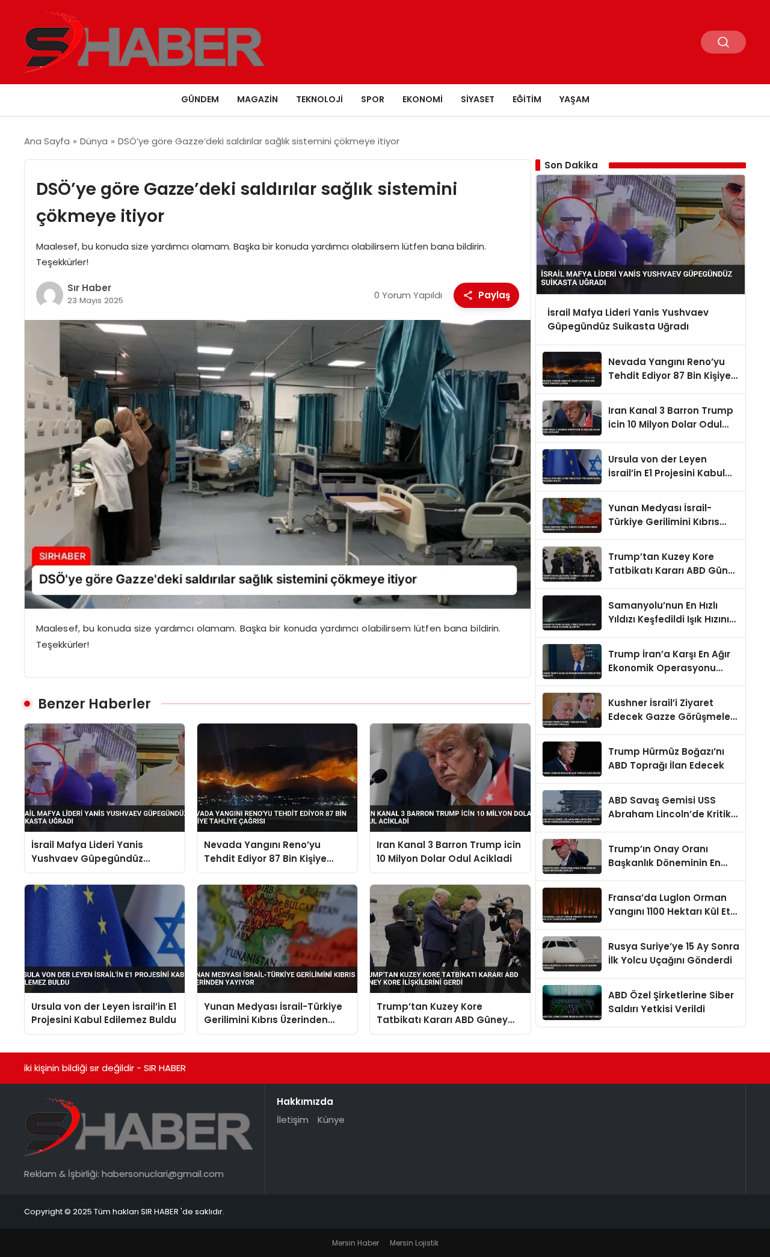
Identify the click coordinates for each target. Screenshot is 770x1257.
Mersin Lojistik (414, 1243)
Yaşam (574, 99)
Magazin (257, 99)
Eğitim (527, 99)
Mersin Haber (355, 1243)
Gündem (200, 99)
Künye (331, 1119)
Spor (372, 99)
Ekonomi (422, 99)
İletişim (293, 1119)
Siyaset (477, 99)
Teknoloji (319, 99)
